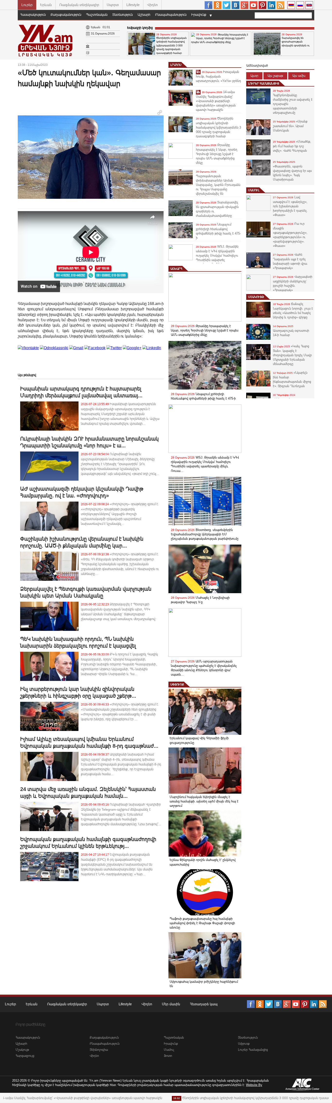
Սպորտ (113, 5)
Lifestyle (133, 5)
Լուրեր (27, 5)
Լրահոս (175, 65)
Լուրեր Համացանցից (263, 83)
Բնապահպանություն (170, 15)
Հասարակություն (33, 15)
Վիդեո (152, 5)
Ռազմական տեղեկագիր (79, 5)
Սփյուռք (177, 684)
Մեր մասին (171, 1004)
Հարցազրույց (25, 1056)
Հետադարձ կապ (204, 1004)
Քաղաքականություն (66, 15)
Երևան (46, 5)
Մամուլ (253, 190)
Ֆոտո (168, 1056)
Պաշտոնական (96, 15)
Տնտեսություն (122, 15)
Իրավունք (198, 15)
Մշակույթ (256, 297)
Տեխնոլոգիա (99, 1049)
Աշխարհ (144, 15)
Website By (254, 1085)
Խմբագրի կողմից (140, 28)
